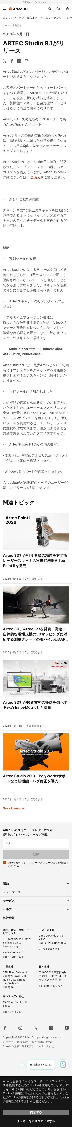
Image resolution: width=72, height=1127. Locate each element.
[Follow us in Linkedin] (51, 1028)
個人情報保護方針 (42, 1042)
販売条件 (22, 1042)
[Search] (49, 8)
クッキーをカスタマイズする (36, 1121)
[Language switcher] (67, 8)
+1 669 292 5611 (49, 949)
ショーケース (12, 892)
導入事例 (32, 17)
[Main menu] (4, 8)
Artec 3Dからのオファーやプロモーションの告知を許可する (38, 864)
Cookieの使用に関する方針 (19, 1046)
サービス (9, 900)
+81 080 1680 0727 (50, 985)
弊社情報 (9, 918)
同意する (36, 1112)
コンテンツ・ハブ (13, 17)
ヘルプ (7, 909)
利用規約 (8, 1042)
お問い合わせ (46, 1046)
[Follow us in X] (35, 1028)
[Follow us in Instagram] (20, 1028)
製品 (6, 883)
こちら (35, 177)
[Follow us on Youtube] (67, 1028)
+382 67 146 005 (13, 1011)
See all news (11, 808)
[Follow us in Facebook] (5, 1028)
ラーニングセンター (52, 17)
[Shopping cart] (58, 8)
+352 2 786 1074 (13, 956)
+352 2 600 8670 (13, 952)
